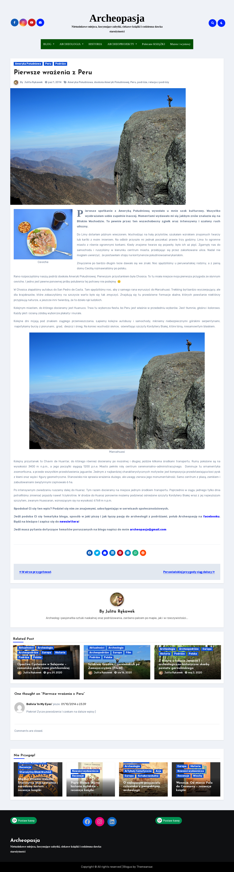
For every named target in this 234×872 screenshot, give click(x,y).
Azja (158, 771)
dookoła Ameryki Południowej (111, 82)
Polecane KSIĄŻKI (153, 44)
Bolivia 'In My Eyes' (39, 704)
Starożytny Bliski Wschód (35, 772)
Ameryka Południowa (28, 63)
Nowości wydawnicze (32, 762)
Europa (46, 652)
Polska (37, 657)
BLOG (47, 44)
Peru (48, 63)
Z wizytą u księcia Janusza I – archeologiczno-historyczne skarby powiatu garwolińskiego (184, 664)
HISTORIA (95, 44)
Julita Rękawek (33, 82)
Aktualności (26, 647)
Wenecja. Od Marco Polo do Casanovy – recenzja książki (194, 786)
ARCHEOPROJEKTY (121, 44)
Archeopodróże (28, 652)
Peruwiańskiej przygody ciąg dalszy (188, 572)
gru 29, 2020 (54, 672)
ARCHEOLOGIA (70, 44)
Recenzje (25, 767)
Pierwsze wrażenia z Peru (53, 72)
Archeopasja (117, 18)
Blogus (127, 866)
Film (128, 652)
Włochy (197, 775)
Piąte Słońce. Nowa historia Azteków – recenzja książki (85, 786)
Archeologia (45, 647)
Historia (60, 652)
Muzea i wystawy (180, 44)
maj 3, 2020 (195, 672)
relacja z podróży (158, 82)
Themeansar (144, 866)
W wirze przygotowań (36, 572)
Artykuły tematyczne (138, 771)
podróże (142, 82)
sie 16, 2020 (125, 672)
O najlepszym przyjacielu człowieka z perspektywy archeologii (141, 786)
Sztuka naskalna (148, 775)
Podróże (60, 63)
